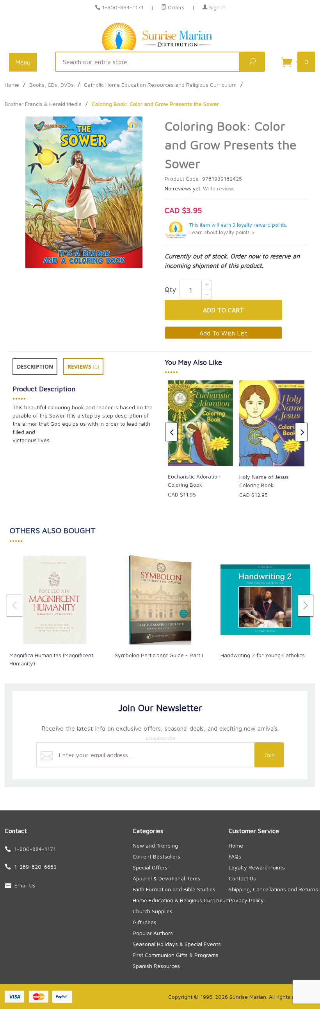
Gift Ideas (144, 922)
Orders (175, 7)
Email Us (25, 885)
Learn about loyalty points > (222, 232)
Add (223, 310)
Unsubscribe (160, 738)
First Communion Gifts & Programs (176, 955)
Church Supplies (152, 911)
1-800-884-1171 (123, 7)
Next (301, 432)
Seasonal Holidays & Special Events (177, 944)
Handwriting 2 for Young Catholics (262, 655)
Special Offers (150, 867)
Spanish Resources (156, 965)
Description (35, 366)
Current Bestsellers (156, 856)
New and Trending (155, 845)
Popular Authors (153, 933)
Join (269, 754)
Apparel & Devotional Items (166, 878)
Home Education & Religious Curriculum (181, 900)
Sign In (217, 7)
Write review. (218, 189)
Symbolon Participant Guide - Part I (159, 655)
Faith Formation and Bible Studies (174, 889)
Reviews (83, 366)
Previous (171, 432)
